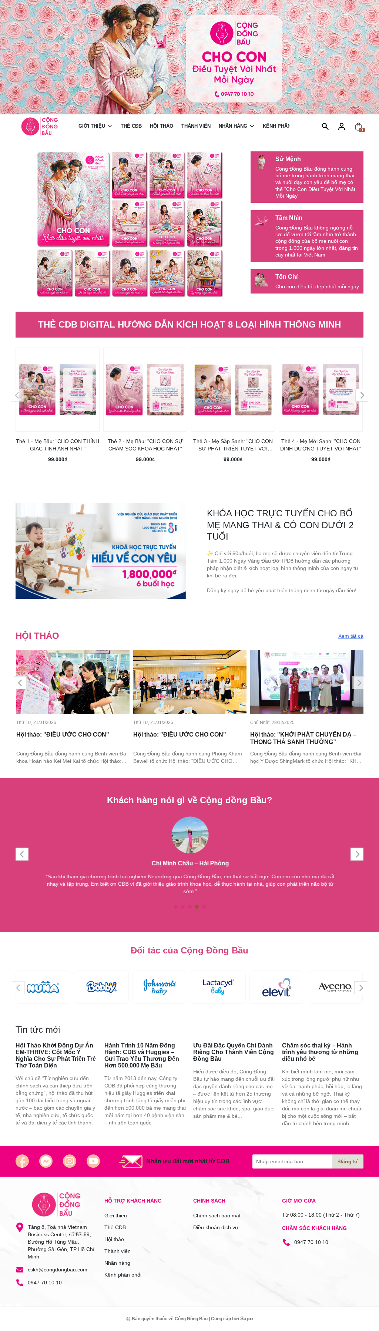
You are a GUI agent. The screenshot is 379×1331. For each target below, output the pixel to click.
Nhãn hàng (233, 126)
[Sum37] (160, 987)
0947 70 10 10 (45, 1282)
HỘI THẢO (37, 636)
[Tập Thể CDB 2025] (130, 224)
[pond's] (335, 987)
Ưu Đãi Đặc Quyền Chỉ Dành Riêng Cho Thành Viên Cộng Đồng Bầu (233, 1052)
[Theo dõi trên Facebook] (22, 1161)
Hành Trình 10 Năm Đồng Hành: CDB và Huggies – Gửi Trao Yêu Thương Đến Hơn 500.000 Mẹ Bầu (141, 1055)
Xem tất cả (350, 636)
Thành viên (196, 126)
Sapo (246, 1318)
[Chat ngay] (46, 1161)
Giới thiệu (91, 126)
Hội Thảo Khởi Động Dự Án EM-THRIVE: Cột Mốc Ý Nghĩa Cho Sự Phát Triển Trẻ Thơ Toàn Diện (56, 1055)
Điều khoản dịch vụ (215, 1227)
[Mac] (43, 987)
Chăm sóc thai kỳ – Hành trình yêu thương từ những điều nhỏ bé (320, 1052)
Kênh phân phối (283, 126)
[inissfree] (218, 987)
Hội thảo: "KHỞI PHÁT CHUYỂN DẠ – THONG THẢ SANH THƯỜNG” (303, 738)
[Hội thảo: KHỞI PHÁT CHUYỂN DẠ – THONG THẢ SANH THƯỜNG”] (306, 682)
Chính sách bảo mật (217, 1215)
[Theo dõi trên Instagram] (69, 1161)
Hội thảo (161, 126)
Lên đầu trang (354, 1326)
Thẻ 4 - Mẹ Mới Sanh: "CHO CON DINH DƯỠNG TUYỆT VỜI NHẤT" (320, 445)
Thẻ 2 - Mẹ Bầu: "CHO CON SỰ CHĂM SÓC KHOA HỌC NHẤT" (145, 445)
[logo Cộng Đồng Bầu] (56, 1204)
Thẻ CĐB (131, 126)
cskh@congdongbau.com (57, 1270)
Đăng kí (348, 1161)
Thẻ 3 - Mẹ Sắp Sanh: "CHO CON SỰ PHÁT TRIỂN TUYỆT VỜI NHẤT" (233, 445)
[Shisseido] (101, 987)
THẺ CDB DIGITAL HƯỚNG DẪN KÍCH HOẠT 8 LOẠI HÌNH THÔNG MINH (189, 324)
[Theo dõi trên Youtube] (93, 1161)
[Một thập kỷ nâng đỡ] (189, 57)
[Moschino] (276, 987)
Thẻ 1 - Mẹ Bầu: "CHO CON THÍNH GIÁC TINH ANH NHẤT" (57, 445)
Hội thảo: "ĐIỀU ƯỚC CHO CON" (62, 734)
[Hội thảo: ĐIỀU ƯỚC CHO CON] (73, 682)
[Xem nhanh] (58, 384)
